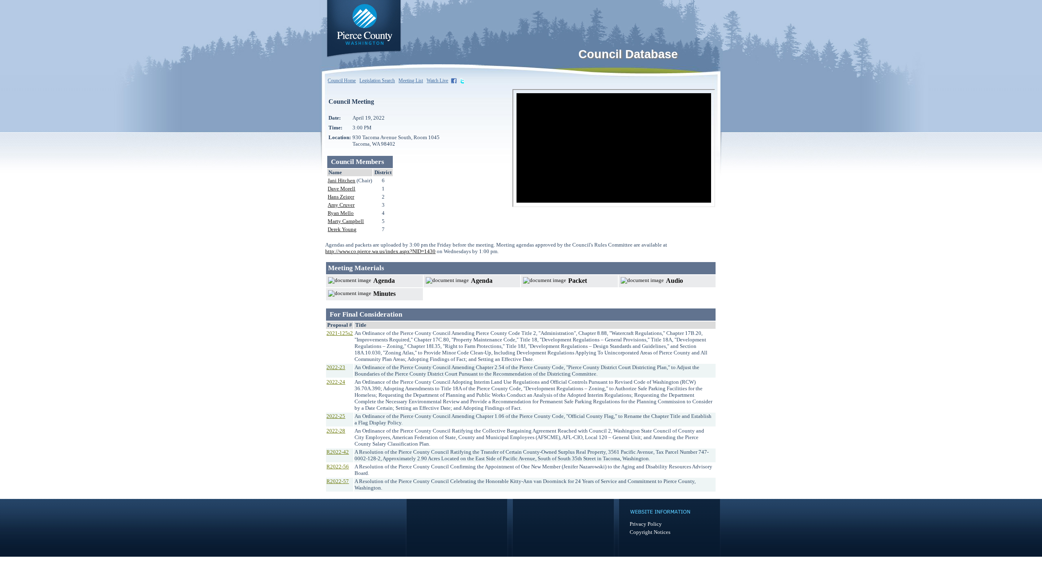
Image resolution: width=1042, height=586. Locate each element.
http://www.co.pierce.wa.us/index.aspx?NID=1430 (380, 251)
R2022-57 (337, 481)
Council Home (342, 80)
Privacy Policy (646, 524)
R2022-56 (337, 467)
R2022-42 (337, 452)
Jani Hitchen (341, 180)
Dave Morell (341, 189)
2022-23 (335, 367)
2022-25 (335, 416)
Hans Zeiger (341, 197)
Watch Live (437, 80)
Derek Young (342, 229)
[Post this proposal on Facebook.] (455, 80)
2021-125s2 (339, 333)
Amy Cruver (341, 205)
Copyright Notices (650, 532)
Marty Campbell (346, 221)
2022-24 (335, 382)
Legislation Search (377, 80)
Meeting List (410, 80)
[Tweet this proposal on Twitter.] (463, 80)
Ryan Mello (341, 213)
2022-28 (335, 431)
